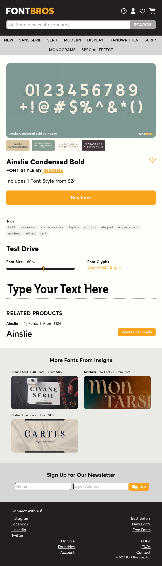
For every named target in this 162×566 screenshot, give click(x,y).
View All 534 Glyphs (104, 267)
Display (95, 40)
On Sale (68, 541)
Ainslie (19, 333)
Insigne (53, 170)
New (8, 40)
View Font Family (136, 332)
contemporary (52, 227)
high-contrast (128, 227)
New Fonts (141, 524)
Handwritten (124, 40)
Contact (143, 552)
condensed (28, 227)
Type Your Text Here (58, 288)
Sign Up (139, 486)
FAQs (146, 546)
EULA (146, 541)
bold (11, 227)
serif (43, 233)
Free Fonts (141, 529)
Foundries (66, 546)
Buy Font (81, 197)
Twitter (17, 535)
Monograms (62, 49)
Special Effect (97, 49)
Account (67, 552)
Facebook (19, 524)
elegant (107, 227)
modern (14, 233)
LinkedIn (18, 529)
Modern (72, 40)
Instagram (20, 518)
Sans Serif (30, 40)
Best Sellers (141, 518)
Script (151, 40)
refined (30, 233)
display (73, 227)
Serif (52, 40)
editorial (90, 227)
